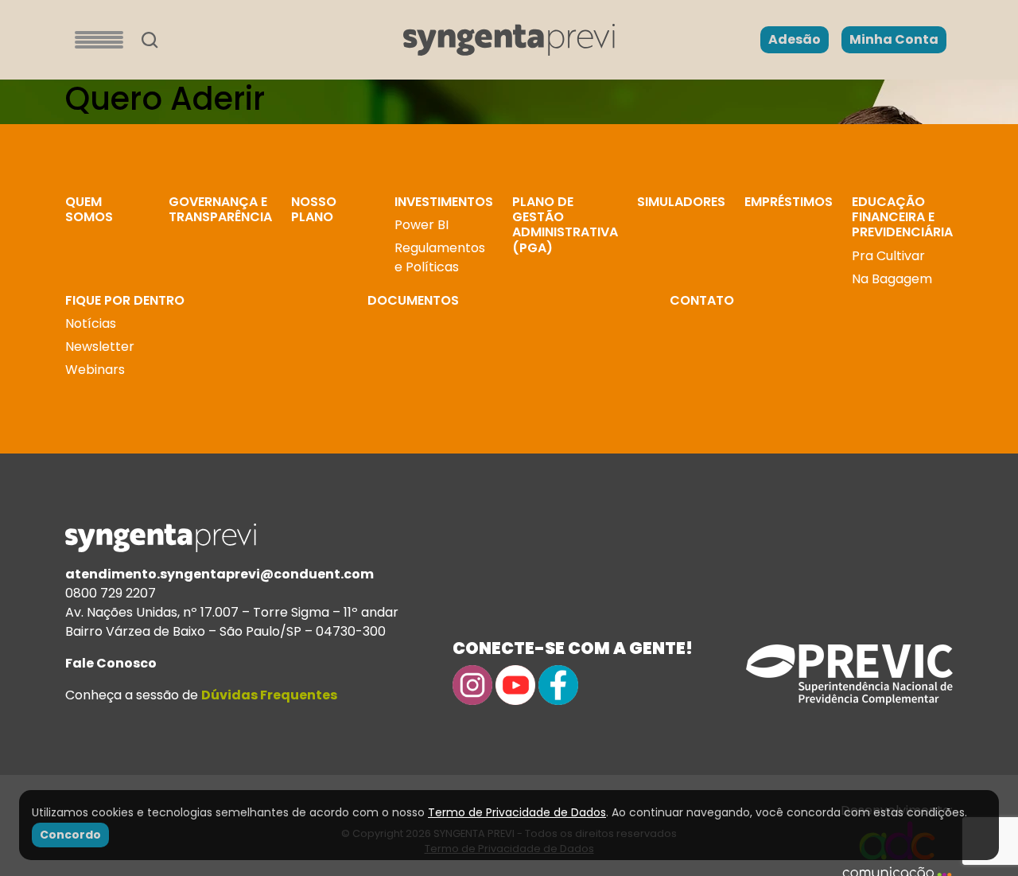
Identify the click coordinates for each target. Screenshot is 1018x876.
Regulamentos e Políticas (439, 257)
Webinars (95, 369)
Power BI (421, 225)
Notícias (90, 323)
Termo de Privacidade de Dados (517, 812)
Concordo (70, 835)
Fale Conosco (111, 663)
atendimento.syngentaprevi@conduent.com (219, 574)
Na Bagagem (892, 279)
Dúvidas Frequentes (269, 695)
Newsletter (99, 346)
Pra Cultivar (888, 256)
